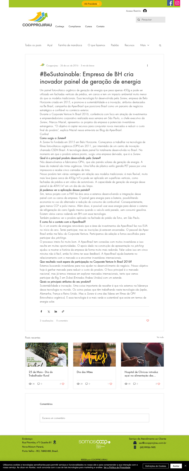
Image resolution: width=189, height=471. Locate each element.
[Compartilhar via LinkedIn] (55, 311)
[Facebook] (170, 3)
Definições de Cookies (155, 466)
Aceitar (176, 466)
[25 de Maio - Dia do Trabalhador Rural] (46, 355)
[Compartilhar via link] (63, 311)
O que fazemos (96, 45)
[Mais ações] (147, 65)
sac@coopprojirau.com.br (152, 442)
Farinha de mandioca (70, 45)
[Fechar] (185, 466)
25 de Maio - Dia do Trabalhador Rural (41, 373)
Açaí (49, 45)
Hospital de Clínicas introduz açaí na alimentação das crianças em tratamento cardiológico (141, 373)
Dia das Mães (85, 372)
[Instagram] (177, 3)
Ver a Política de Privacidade (117, 467)
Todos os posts (33, 45)
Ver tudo (160, 337)
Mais (143, 45)
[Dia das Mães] (94, 355)
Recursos (129, 45)
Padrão (115, 45)
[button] (59, 26)
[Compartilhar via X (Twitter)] (48, 311)
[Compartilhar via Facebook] (41, 311)
